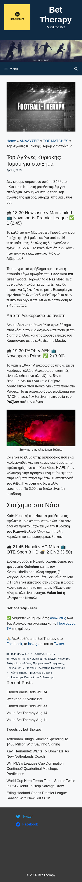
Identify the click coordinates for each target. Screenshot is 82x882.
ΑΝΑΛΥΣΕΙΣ (29, 141)
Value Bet (63, 658)
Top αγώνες (50, 658)
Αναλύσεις (58, 618)
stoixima (37, 658)
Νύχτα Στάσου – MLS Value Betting (31, 672)
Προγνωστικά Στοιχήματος (48, 663)
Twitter (59, 644)
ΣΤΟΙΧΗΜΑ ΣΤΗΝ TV (43, 653)
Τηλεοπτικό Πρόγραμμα (51, 668)
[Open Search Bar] (76, 68)
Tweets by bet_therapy (24, 729)
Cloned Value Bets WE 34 (27, 692)
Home (11, 141)
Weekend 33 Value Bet (24, 699)
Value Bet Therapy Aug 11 (27, 720)
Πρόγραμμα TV (15, 668)
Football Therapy (21, 658)
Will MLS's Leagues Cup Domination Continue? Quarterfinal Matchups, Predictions (35, 769)
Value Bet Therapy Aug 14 (27, 713)
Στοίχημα (31, 668)
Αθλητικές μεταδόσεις (19, 663)
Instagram (35, 644)
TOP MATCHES (55, 141)
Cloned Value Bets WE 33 (27, 706)
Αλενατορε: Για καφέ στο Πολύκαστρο (32, 677)
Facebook (14, 644)
